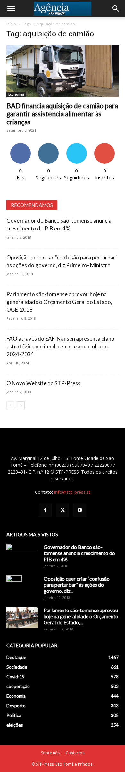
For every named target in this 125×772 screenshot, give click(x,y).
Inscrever (104, 145)
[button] (11, 8)
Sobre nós (50, 753)
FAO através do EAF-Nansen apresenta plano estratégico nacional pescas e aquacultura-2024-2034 (60, 346)
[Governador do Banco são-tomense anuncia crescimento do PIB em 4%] (22, 555)
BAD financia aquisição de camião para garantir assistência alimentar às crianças (62, 114)
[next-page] (21, 405)
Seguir (48, 145)
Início (11, 24)
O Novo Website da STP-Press (43, 383)
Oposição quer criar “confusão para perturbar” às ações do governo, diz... (77, 584)
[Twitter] (62, 510)
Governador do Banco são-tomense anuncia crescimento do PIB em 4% (79, 553)
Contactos (75, 753)
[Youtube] (79, 510)
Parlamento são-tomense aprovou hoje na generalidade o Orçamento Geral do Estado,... (81, 616)
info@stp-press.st (72, 492)
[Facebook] (45, 510)
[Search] (116, 8)
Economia (16, 94)
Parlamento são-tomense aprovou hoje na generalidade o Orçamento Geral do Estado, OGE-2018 (59, 302)
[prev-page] (10, 405)
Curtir (20, 145)
